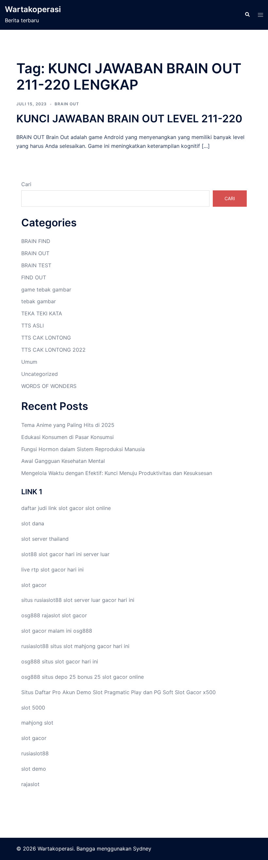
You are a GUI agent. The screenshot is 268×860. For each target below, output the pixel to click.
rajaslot (51, 615)
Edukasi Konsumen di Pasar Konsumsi (67, 437)
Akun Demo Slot (82, 692)
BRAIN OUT (67, 103)
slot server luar (81, 600)
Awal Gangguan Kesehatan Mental (63, 461)
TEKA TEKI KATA (41, 313)
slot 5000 (33, 707)
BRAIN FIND (35, 241)
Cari (26, 184)
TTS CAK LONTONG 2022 (53, 349)
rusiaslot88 (35, 753)
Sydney (142, 848)
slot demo (33, 768)
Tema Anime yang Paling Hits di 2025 (67, 425)
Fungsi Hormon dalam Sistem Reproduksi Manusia (83, 449)
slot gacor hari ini (60, 554)
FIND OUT (33, 277)
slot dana (32, 523)
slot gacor (71, 508)
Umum (29, 362)
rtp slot (40, 569)
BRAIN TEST (36, 265)
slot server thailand (45, 538)
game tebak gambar (46, 289)
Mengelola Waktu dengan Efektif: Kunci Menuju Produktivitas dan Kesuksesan (116, 473)
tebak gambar (38, 301)
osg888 (82, 630)
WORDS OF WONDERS (48, 386)
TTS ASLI (32, 325)
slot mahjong (79, 646)
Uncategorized (39, 374)
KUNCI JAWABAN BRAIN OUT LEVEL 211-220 (129, 118)
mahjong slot (37, 722)
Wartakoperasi (33, 9)
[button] (247, 14)
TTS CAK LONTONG (46, 337)
